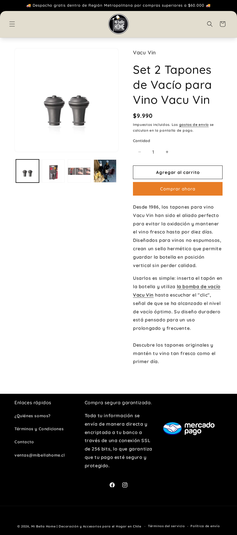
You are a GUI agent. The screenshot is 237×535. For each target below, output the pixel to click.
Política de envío (205, 526)
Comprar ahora (177, 189)
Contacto (24, 441)
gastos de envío (194, 124)
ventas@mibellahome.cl (39, 455)
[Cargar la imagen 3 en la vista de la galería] (79, 171)
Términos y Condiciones (39, 428)
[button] (12, 24)
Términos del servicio (166, 526)
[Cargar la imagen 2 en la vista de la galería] (53, 171)
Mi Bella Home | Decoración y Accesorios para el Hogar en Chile (86, 526)
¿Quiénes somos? (32, 415)
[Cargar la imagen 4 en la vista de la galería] (105, 171)
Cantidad (141, 140)
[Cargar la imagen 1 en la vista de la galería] (27, 171)
